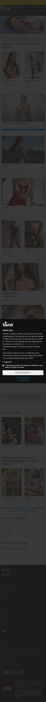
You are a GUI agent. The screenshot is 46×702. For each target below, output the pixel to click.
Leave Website (23, 380)
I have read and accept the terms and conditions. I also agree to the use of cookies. (24, 366)
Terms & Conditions (31, 344)
